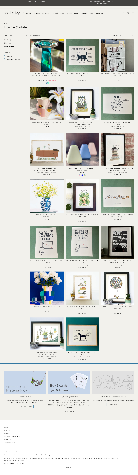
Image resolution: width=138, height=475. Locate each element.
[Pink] (80, 175)
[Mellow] (46, 83)
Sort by (7, 52)
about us (99, 13)
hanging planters (72, 458)
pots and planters (61, 458)
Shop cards (69, 411)
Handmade (9, 56)
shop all (84, 13)
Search (6, 427)
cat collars (111, 458)
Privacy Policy (8, 439)
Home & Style (9, 46)
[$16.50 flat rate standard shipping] (113, 382)
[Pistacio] (85, 175)
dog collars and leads (100, 458)
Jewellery (7, 40)
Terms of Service (9, 442)
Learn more (113, 404)
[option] (36, 2)
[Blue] (82, 175)
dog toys (11, 460)
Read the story (25, 406)
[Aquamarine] (48, 83)
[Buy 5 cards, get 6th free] (69, 382)
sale (91, 13)
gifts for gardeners (85, 458)
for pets (36, 13)
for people (46, 13)
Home (6, 23)
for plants (27, 13)
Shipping (6, 433)
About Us (7, 430)
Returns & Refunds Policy (12, 436)
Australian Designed (13, 59)
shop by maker (58, 13)
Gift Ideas (7, 43)
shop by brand (72, 13)
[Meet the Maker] (25, 382)
